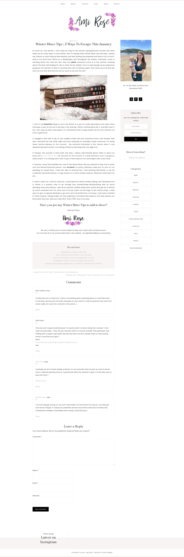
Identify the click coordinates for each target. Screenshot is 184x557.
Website (36, 496)
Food (136, 212)
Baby (136, 175)
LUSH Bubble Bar (50, 156)
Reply (38, 310)
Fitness (136, 204)
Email (35, 483)
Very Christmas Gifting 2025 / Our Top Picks (74, 255)
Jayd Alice (40, 362)
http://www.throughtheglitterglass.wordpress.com (56, 342)
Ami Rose (92, 21)
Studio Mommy (107, 552)
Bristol (136, 190)
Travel (135, 241)
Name (36, 470)
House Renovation (136, 219)
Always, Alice (41, 381)
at (36, 293)
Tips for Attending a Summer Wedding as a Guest (73, 258)
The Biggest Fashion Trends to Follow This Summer (73, 261)
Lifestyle (74, 41)
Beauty (136, 182)
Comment (37, 437)
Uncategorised (136, 248)
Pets (136, 233)
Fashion (136, 197)
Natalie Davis (41, 397)
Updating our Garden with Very (73, 252)
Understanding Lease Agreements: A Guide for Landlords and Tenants (73, 264)
